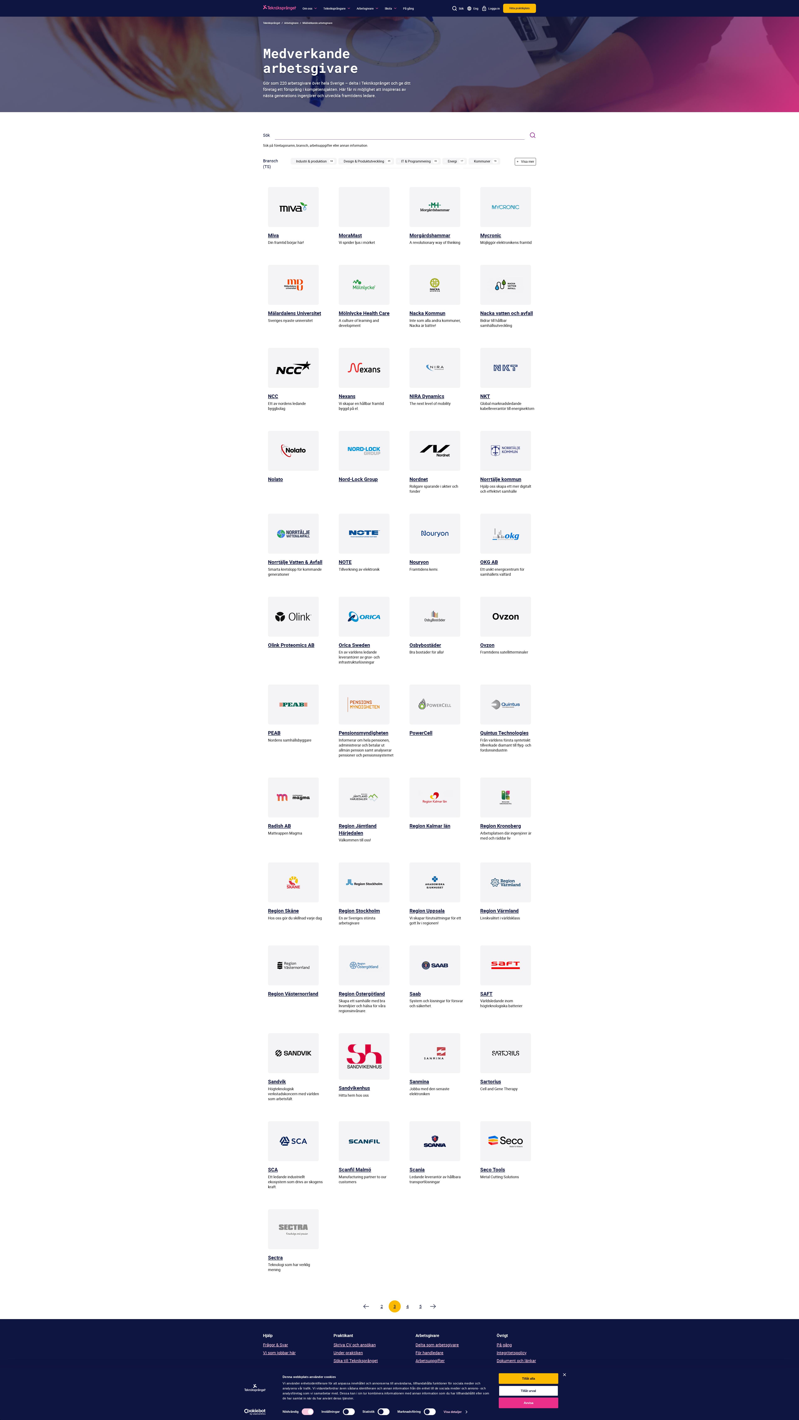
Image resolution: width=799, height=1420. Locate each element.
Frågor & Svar (275, 1345)
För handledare (429, 1353)
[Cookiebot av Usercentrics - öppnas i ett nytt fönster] (255, 1412)
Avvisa (528, 1403)
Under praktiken (348, 1353)
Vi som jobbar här (279, 1353)
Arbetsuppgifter (430, 1360)
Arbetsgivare (365, 8)
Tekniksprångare (334, 8)
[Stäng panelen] (564, 1374)
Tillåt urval (528, 1391)
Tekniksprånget (271, 23)
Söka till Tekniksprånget (356, 1360)
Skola (388, 8)
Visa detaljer (453, 1412)
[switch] (349, 1411)
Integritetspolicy (511, 1353)
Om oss (307, 8)
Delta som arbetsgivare (437, 1345)
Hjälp (268, 1335)
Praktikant (343, 1335)
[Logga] (279, 8)
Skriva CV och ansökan (355, 1345)
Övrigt (502, 1335)
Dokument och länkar (516, 1360)
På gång (408, 8)
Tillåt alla (528, 1378)
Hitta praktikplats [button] (519, 8)
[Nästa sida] (433, 1306)
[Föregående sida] (366, 1306)
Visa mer (525, 161)
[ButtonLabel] (533, 136)
